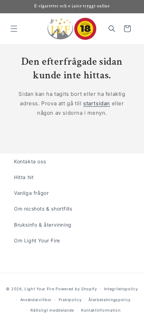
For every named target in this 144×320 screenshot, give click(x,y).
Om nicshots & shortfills (43, 209)
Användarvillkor (36, 299)
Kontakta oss (30, 161)
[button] (14, 28)
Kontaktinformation (101, 310)
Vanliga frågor (31, 193)
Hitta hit (24, 177)
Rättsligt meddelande (52, 310)
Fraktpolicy (70, 299)
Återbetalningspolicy (109, 299)
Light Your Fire (39, 288)
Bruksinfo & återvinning (43, 225)
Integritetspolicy (121, 288)
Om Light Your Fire (37, 240)
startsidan (96, 103)
